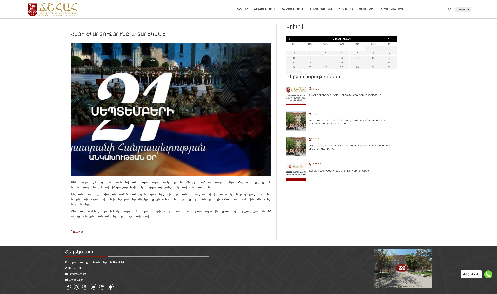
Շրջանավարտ (391, 9)
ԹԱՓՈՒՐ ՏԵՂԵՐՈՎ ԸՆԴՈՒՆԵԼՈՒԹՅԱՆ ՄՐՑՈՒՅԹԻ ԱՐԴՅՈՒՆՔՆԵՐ (345, 95)
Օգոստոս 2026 (341, 38)
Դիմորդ (346, 9)
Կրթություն (265, 9)
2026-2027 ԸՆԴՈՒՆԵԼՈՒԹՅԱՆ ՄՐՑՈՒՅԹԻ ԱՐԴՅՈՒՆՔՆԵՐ (339, 171)
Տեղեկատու (79, 251)
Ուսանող (366, 9)
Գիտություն (293, 9)
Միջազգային (321, 9)
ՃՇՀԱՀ (242, 9)
